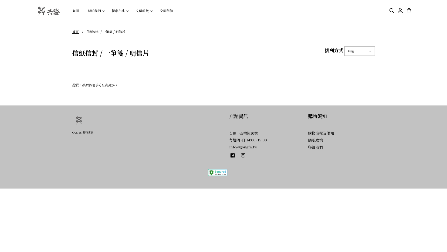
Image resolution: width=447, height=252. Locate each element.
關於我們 (94, 10)
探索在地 (118, 10)
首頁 (76, 10)
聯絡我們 (315, 147)
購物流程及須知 (321, 133)
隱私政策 (315, 140)
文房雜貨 (142, 10)
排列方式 (334, 50)
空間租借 (166, 10)
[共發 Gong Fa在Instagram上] (243, 157)
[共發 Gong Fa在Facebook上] (232, 157)
